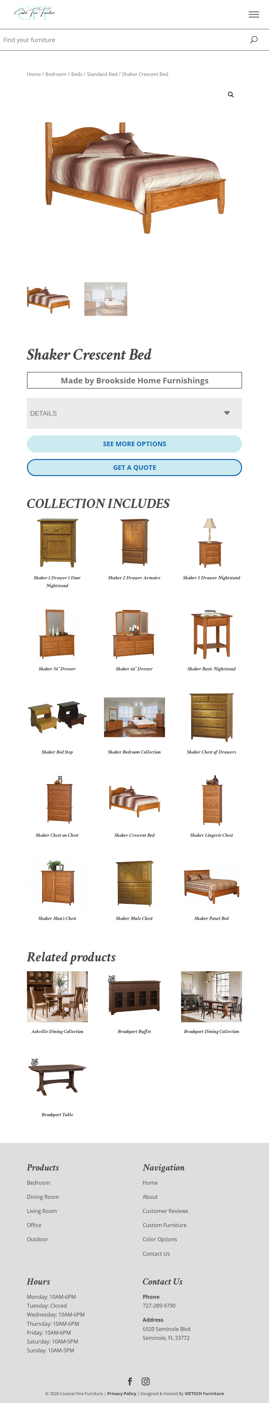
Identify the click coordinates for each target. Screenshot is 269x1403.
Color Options (160, 1239)
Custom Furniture (165, 1225)
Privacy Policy (121, 1393)
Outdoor (37, 1239)
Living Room (42, 1211)
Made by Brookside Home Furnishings (135, 380)
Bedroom (56, 74)
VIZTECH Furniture (204, 1393)
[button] (231, 95)
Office (34, 1225)
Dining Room (43, 1196)
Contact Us (156, 1253)
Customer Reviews (165, 1211)
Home (34, 74)
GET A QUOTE (134, 467)
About (150, 1196)
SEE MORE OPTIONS (134, 443)
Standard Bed (102, 74)
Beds (76, 74)
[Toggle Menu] (254, 14)
